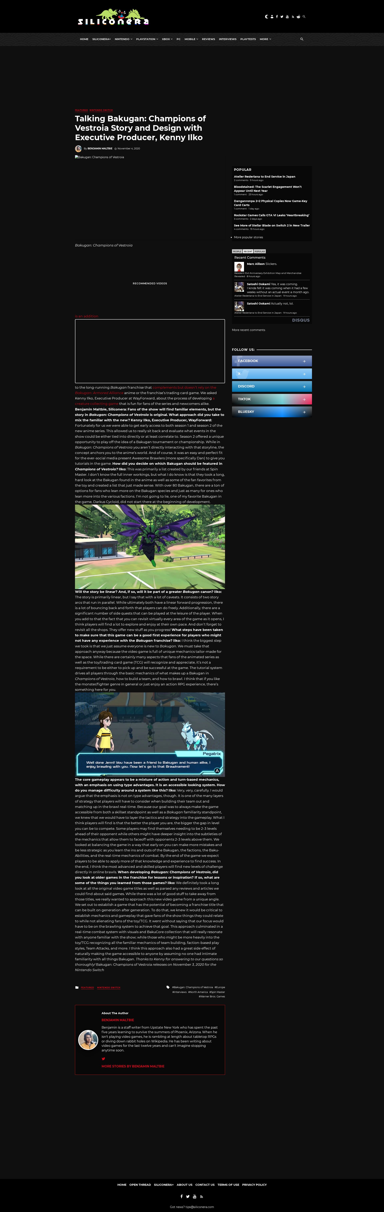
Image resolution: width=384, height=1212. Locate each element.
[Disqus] (150, 1125)
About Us (184, 1185)
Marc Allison (256, 264)
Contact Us (205, 1185)
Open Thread (140, 1185)
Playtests (248, 39)
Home (84, 39)
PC (179, 39)
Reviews (208, 39)
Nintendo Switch (101, 110)
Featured (81, 110)
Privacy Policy (254, 1185)
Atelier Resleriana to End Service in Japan (264, 176)
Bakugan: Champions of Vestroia (193, 987)
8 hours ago (253, 276)
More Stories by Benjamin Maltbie (133, 1066)
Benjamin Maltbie (100, 148)
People (237, 251)
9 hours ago (290, 295)
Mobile (190, 39)
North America (199, 992)
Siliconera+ (101, 39)
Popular (260, 251)
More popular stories (248, 237)
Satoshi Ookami (258, 284)
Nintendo (122, 39)
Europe (220, 987)
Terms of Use (228, 1185)
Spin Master (218, 992)
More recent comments (248, 330)
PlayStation (145, 39)
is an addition (86, 316)
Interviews (227, 39)
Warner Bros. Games (212, 996)
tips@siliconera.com (200, 1207)
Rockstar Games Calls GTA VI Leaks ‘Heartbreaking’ (271, 215)
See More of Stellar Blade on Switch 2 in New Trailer (272, 225)
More (264, 39)
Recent (248, 251)
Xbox (166, 39)
